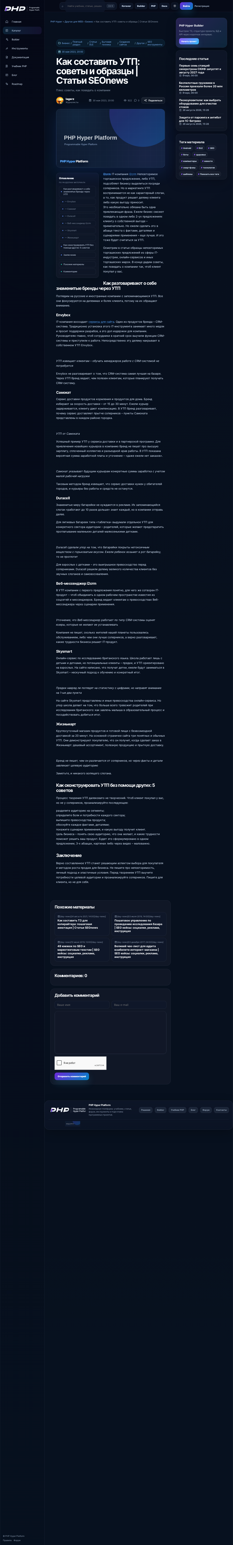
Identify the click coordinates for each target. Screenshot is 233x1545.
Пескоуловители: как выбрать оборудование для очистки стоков (200, 103)
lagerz (70, 98)
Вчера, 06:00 (190, 75)
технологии (209, 167)
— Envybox (70, 201)
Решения (145, 1110)
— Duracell (70, 216)
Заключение (69, 255)
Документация (20, 57)
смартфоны (189, 167)
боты (185, 154)
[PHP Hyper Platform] (21, 9)
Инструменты (20, 48)
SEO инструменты (155, 43)
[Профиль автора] (60, 100)
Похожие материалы (73, 264)
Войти (186, 6)
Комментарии (70, 271)
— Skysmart (70, 230)
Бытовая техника (106, 43)
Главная (16, 21)
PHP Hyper (10, 1536)
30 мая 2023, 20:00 (72, 51)
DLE (201, 148)
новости (208, 161)
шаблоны (188, 174)
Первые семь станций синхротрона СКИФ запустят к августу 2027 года (200, 69)
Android (187, 148)
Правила (7, 1540)
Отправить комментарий (72, 1076)
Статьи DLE (93, 43)
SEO (212, 148)
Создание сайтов (124, 43)
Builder (15, 39)
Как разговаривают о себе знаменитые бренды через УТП (76, 192)
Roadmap (17, 83)
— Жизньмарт (72, 237)
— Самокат (70, 209)
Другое (141, 43)
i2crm (107, 174)
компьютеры (190, 161)
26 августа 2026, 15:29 (196, 110)
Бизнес (66, 43)
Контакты (221, 1110)
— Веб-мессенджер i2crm (78, 223)
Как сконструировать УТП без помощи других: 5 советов (78, 246)
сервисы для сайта (101, 321)
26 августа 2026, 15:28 (196, 124)
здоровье (201, 154)
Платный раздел (77, 43)
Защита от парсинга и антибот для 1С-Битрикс (200, 119)
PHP (153, 6)
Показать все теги (209, 174)
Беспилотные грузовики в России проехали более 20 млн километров (200, 86)
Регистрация (202, 6)
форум (92, 1111)
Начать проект (189, 41)
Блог (14, 75)
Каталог (16, 30)
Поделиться (155, 100)
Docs (164, 6)
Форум (17, 1540)
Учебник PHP (19, 66)
